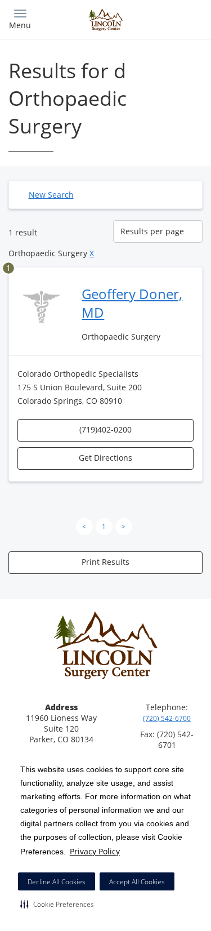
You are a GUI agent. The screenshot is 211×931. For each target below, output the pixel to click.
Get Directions (105, 457)
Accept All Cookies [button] (137, 882)
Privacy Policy (95, 851)
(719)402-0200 (105, 429)
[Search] (178, 18)
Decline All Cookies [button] (57, 882)
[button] (57, 904)
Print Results (105, 561)
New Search (51, 194)
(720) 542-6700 (167, 718)
